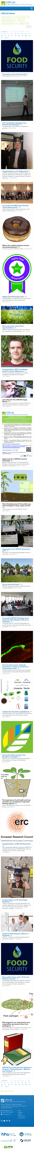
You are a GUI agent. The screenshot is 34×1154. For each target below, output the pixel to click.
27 (2, 37)
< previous (4, 31)
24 (22, 35)
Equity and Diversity (8, 20)
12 (11, 33)
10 (4, 33)
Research (24, 23)
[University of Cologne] (25, 1134)
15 (22, 33)
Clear (29, 26)
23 (19, 35)
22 (15, 35)
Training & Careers (22, 17)
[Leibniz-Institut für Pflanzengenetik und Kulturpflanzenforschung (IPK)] (8, 1146)
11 (8, 33)
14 (18, 33)
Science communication (9, 23)
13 (15, 33)
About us (6, 1091)
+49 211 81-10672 (7, 1112)
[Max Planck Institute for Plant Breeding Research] (8, 1140)
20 (8, 35)
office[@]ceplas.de (7, 1111)
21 (12, 35)
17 (29, 33)
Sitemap (20, 1112)
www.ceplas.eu (6, 1114)
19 (5, 35)
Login (19, 1111)
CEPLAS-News (8, 13)
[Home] (1, 1091)
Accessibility (21, 1118)
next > (6, 37)
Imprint (20, 1114)
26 (29, 35)
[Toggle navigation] (32, 8)
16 (25, 33)
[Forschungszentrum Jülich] (25, 1140)
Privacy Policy (21, 1116)
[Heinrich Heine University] (8, 1134)
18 (2, 35)
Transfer (21, 20)
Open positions (7, 17)
